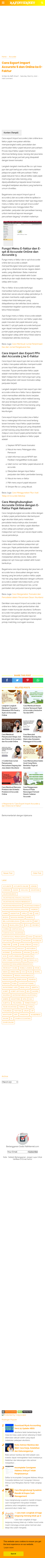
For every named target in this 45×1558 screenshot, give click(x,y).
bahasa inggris (17, 917)
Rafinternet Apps (10, 987)
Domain (17, 941)
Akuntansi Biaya (9, 894)
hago (35, 945)
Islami (34, 952)
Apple (24, 913)
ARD (30, 913)
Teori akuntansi (10, 1007)
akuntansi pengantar (12, 906)
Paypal (37, 972)
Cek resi (35, 925)
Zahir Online (8, 1022)
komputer (28, 956)
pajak (29, 972)
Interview (17, 952)
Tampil (15, 133)
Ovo (23, 972)
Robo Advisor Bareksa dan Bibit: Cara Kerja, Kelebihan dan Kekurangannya (27, 1448)
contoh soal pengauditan (14, 937)
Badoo (6, 917)
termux (22, 1007)
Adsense (6, 890)
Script (5, 991)
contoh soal (17, 929)
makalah (33, 960)
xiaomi (5, 1018)
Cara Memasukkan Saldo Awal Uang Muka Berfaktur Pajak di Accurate (33, 764)
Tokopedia (7, 1011)
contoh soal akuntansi (13, 933)
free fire (6, 945)
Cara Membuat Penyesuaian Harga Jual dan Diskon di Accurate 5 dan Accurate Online (11, 738)
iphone (27, 952)
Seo (28, 991)
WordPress (35, 1014)
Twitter (17, 1011)
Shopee (35, 991)
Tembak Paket (30, 1003)
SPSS (25, 999)
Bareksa (29, 917)
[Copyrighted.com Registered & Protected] (9, 1413)
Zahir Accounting (22, 1018)
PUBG (14, 983)
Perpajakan (21, 979)
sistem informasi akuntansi (24, 995)
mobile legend (26, 968)
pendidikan (7, 976)
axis (36, 913)
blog (5, 925)
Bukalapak (14, 925)
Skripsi (5, 999)
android (34, 909)
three (30, 1007)
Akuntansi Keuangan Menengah (16, 902)
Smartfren (15, 999)
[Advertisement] (22, 30)
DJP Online (7, 941)
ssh (30, 999)
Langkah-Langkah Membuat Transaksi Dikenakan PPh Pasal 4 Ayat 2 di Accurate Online (11, 710)
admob (33, 886)
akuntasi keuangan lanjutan (15, 909)
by (22, 925)
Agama (15, 890)
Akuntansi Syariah (32, 906)
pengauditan (8, 979)
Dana (30, 937)
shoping (6, 995)
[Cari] (42, 2)
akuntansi (35, 890)
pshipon (32, 979)
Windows (24, 1014)
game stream (25, 945)
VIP (32, 1011)
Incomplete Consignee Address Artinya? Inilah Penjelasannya (25, 1470)
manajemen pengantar (22, 964)
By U (28, 925)
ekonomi (26, 941)
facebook (37, 941)
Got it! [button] (13, 1554)
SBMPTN (35, 987)
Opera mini (14, 972)
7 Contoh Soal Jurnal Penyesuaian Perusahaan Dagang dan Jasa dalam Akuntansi (11, 764)
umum (26, 1011)
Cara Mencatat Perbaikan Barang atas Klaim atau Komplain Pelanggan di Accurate (32, 738)
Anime (5, 913)
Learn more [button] (9, 1548)
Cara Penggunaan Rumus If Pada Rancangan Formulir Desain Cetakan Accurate (31, 792)
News (5, 972)
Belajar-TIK (27, 921)
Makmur (6, 964)
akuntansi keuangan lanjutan (16, 898)
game (15, 945)
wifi (16, 1014)
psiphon (6, 983)
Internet (6, 952)
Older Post (37, 873)
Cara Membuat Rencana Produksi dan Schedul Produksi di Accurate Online (11, 790)
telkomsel (17, 1003)
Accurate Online (21, 886)
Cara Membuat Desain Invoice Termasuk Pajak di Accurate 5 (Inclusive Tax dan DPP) (32, 709)
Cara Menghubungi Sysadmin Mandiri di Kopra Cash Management (28, 1493)
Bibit (36, 921)
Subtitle (6, 1003)
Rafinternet (22, 3)
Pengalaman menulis (24, 976)
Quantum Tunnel (26, 983)
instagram (31, 948)
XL (12, 1018)
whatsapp (7, 1014)
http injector (9, 948)
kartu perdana (15, 956)
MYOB (37, 968)
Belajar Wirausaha (11, 921)
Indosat (20, 948)
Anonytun (14, 913)
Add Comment (7, 78)
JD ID (4, 956)
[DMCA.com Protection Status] (24, 1413)
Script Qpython (17, 991)
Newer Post (7, 873)
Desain (38, 937)
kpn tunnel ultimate (12, 960)
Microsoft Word (10, 968)
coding (6, 929)
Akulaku (24, 890)
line (25, 960)
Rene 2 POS (24, 987)
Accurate (7, 886)
